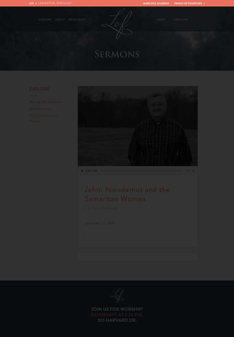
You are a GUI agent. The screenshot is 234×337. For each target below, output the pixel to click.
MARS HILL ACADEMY (156, 3)
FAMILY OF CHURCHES (188, 3)
